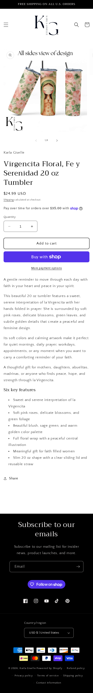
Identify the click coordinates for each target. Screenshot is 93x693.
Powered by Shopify (49, 668)
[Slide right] (57, 140)
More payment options (46, 268)
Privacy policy (24, 675)
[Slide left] (36, 140)
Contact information (48, 682)
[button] (6, 25)
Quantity (10, 217)
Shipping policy (73, 675)
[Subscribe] (78, 566)
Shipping (9, 200)
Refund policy (76, 668)
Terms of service (48, 675)
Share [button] (13, 478)
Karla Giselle (28, 668)
